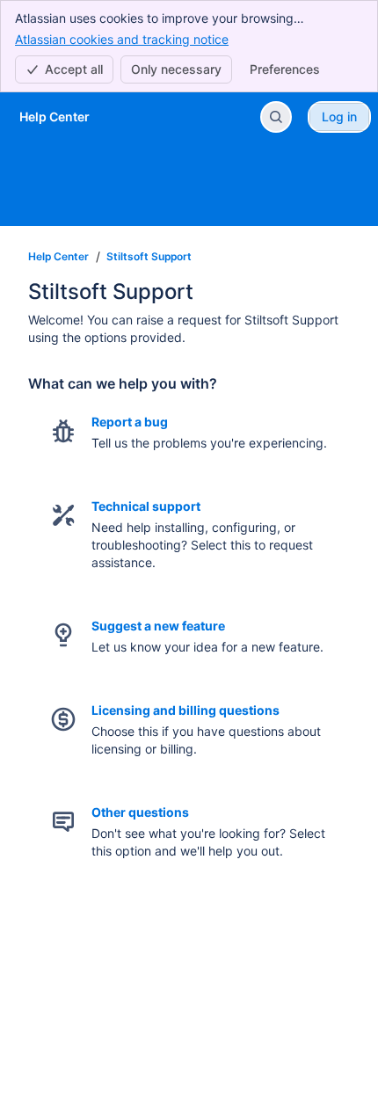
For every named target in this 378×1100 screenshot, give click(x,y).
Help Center (58, 256)
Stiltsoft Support (149, 256)
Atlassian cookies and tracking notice (122, 39)
